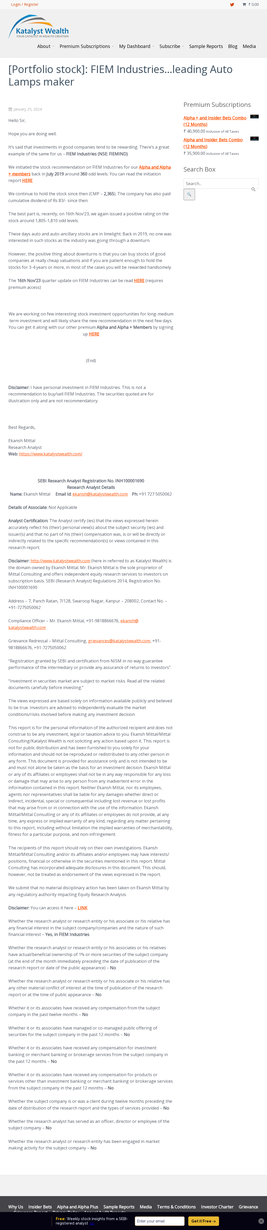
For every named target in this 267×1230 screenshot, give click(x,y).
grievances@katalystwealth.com (119, 641)
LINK (82, 908)
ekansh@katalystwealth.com (100, 494)
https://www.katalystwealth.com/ (50, 454)
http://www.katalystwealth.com (60, 561)
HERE (27, 180)
